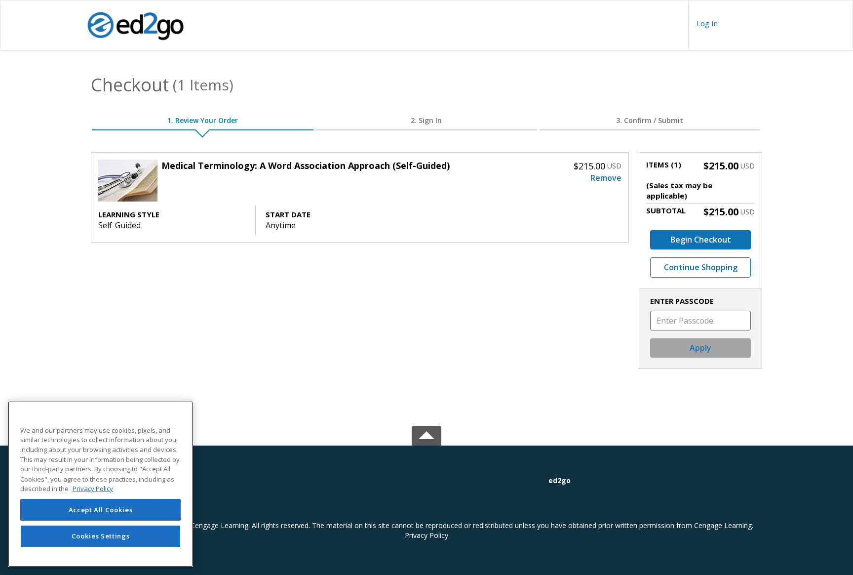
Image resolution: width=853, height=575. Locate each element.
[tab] (655, 480)
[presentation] (707, 23)
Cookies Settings (101, 536)
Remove (605, 177)
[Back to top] (426, 433)
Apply (700, 347)
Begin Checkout (700, 239)
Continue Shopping (700, 267)
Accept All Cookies (101, 509)
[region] (100, 484)
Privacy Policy (426, 535)
